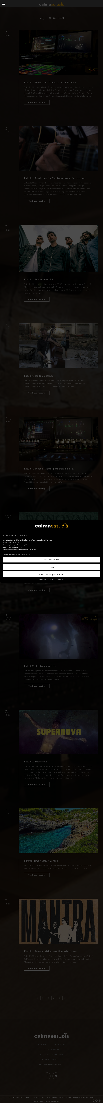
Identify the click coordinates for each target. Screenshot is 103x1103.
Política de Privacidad (56, 579)
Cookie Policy (43, 579)
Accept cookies (51, 559)
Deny (51, 567)
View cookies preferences (51, 574)
